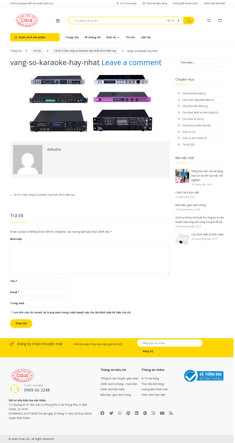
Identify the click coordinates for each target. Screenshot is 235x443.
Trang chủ (72, 37)
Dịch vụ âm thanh (192, 138)
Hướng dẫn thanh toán (185, 3)
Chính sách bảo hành (112, 389)
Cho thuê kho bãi (192, 93)
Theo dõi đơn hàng (156, 3)
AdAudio (54, 149)
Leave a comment (132, 62)
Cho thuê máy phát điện (196, 100)
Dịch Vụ (111, 37)
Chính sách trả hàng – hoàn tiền (118, 384)
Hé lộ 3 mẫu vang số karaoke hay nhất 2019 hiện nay (85, 50)
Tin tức (130, 37)
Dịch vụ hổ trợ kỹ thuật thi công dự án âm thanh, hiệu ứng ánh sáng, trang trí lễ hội (199, 220)
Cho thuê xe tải (191, 119)
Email (14, 292)
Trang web (17, 303)
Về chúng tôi (92, 37)
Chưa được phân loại (194, 125)
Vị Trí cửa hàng (128, 3)
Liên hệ (145, 37)
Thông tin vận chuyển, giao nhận (119, 378)
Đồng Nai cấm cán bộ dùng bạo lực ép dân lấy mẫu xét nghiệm (207, 175)
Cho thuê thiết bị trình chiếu (198, 112)
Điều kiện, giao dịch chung (190, 205)
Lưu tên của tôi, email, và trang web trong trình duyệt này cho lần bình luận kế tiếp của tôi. (72, 312)
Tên (13, 281)
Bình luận (16, 239)
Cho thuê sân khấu (193, 106)
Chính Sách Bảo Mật (214, 3)
